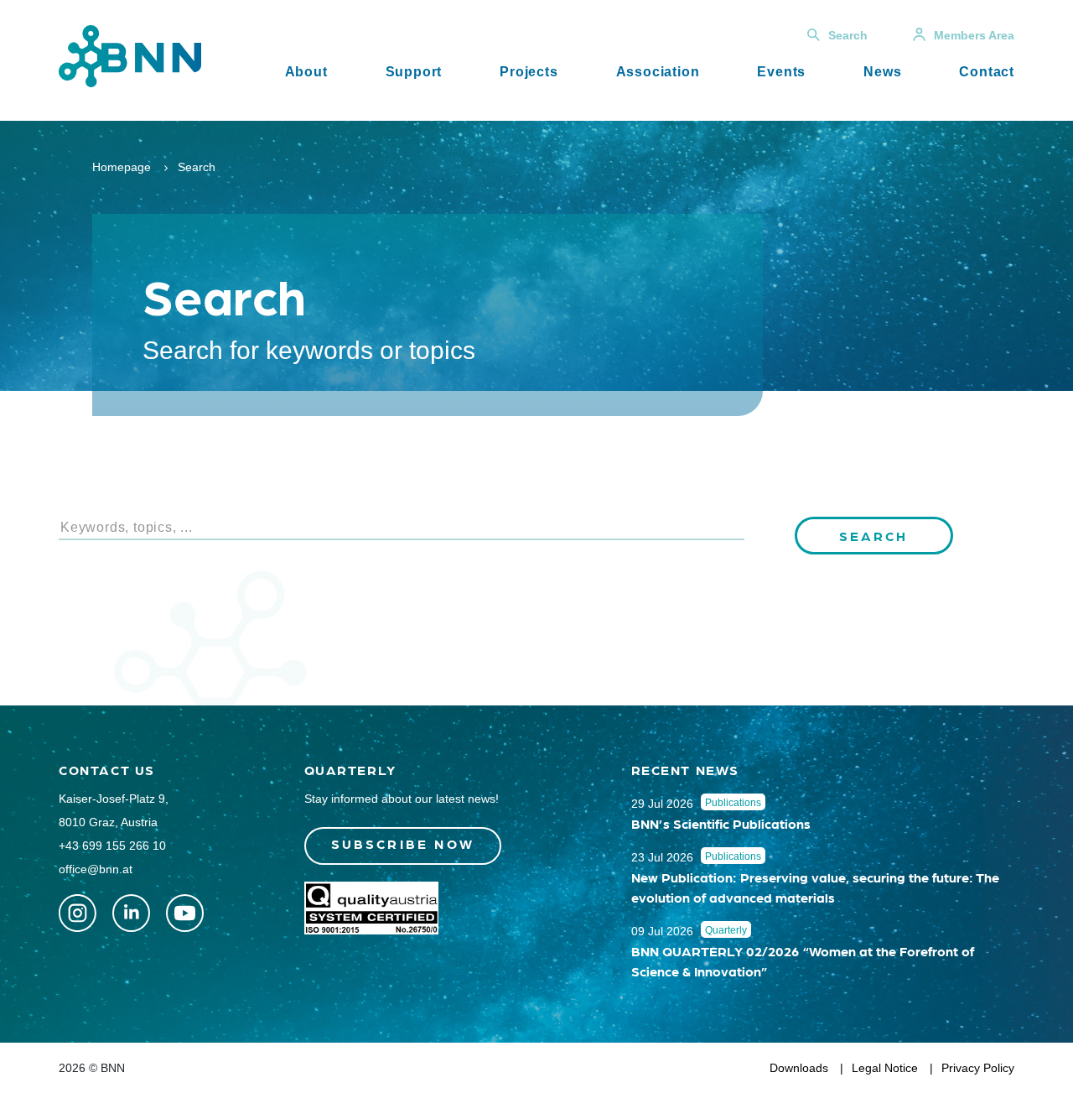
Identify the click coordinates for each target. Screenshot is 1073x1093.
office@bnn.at (95, 869)
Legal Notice (885, 1068)
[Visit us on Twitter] (77, 913)
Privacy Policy (977, 1068)
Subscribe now (403, 843)
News (882, 72)
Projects (528, 72)
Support (414, 72)
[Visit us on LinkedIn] (131, 913)
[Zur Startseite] (130, 55)
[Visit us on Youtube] (185, 913)
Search (848, 35)
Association (658, 72)
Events (781, 72)
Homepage (121, 167)
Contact (986, 72)
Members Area (974, 35)
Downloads (799, 1068)
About (306, 72)
